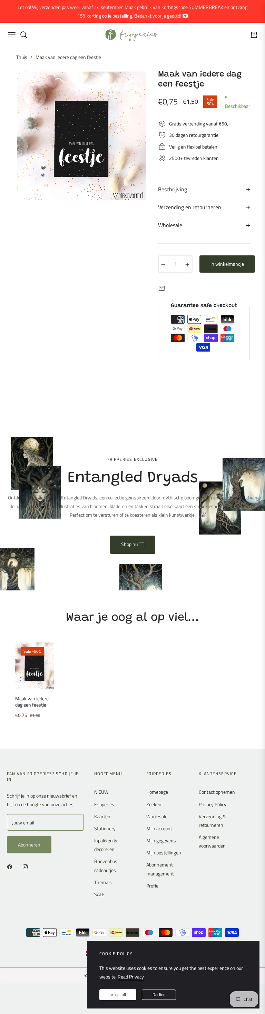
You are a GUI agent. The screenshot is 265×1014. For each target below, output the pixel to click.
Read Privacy (131, 976)
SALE (99, 894)
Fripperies (104, 804)
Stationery (105, 828)
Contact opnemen (217, 791)
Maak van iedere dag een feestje (32, 702)
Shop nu (130, 544)
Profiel (152, 885)
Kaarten (102, 816)
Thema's (103, 882)
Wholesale (156, 816)
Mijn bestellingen (163, 852)
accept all (118, 994)
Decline (159, 994)
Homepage (157, 791)
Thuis (21, 57)
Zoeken (153, 804)
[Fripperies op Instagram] (26, 866)
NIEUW (101, 791)
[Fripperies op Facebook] (11, 866)
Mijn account (159, 828)
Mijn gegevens (161, 840)
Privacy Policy (212, 804)
